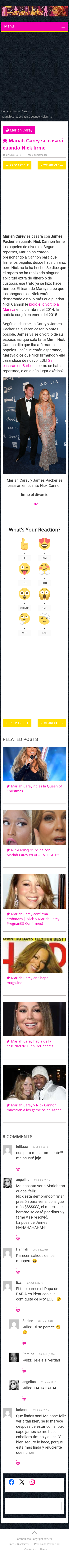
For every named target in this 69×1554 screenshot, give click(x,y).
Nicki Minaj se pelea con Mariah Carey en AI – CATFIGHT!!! (33, 852)
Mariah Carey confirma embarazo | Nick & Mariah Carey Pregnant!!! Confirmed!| (33, 919)
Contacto (29, 1549)
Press (43, 1549)
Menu (9, 26)
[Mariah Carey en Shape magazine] (34, 955)
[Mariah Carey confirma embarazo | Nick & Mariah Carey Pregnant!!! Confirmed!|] (34, 891)
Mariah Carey (21, 130)
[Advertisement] (34, 71)
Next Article (50, 165)
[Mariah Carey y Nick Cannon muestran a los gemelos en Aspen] (34, 1082)
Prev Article (19, 165)
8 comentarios (40, 154)
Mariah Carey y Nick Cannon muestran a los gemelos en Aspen (34, 1107)
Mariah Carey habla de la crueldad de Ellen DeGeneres (30, 1043)
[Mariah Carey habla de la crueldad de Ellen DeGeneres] (34, 1019)
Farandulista (23, 1538)
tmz (34, 503)
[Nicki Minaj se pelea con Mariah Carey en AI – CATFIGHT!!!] (34, 827)
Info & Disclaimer (19, 1544)
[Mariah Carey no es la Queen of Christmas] (34, 764)
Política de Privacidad (47, 1544)
